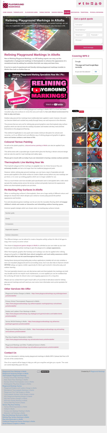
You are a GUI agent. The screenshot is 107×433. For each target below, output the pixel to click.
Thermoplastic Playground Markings (14, 375)
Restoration (75, 12)
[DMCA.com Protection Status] (43, 371)
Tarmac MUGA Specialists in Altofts (15, 407)
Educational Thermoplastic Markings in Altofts (19, 390)
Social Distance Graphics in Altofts (14, 423)
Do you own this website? (82, 72)
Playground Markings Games (12, 386)
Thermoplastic (18, 12)
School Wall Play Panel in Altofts (14, 402)
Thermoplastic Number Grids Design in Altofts (19, 394)
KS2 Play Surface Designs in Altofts (15, 398)
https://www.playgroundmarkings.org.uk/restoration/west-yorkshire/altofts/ (30, 339)
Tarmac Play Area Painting (11, 405)
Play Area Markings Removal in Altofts (15, 415)
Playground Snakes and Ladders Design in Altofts (20, 388)
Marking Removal (57, 12)
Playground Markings (97, 371)
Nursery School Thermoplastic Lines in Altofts (19, 382)
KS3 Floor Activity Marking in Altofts (15, 400)
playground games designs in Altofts (26, 245)
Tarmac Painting (44, 12)
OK (96, 72)
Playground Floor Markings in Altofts (14, 371)
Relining (67, 12)
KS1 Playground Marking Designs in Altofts (18, 396)
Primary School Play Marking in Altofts (16, 377)
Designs (9, 12)
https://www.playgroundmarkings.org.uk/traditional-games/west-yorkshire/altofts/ (32, 347)
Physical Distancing (96, 12)
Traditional (85, 12)
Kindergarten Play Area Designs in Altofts (17, 384)
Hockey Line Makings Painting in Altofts (17, 411)
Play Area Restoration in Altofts (13, 419)
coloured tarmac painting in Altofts (36, 145)
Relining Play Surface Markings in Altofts (16, 417)
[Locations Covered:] (3, 1)
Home (4, 12)
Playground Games (31, 12)
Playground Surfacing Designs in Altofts (15, 373)
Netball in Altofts (9, 409)
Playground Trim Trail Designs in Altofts (17, 392)
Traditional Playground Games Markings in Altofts (19, 421)
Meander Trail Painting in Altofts (14, 413)
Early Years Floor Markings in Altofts (16, 380)
